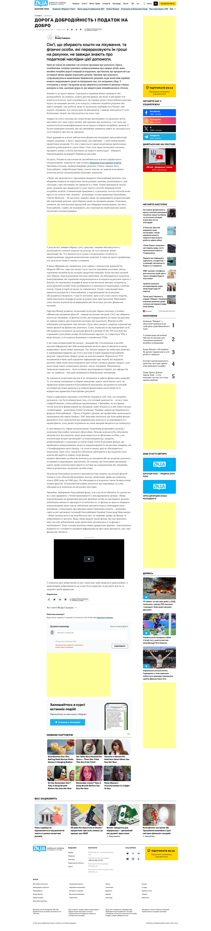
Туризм (144, 894)
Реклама (71, 859)
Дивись (148, 573)
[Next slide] (174, 9)
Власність (145, 898)
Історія (144, 887)
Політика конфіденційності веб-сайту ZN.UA (162, 923)
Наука (108, 884)
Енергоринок (38, 894)
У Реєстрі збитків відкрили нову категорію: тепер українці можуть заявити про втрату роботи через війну (152, 233)
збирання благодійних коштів (105, 162)
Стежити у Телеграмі (69, 722)
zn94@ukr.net (93, 866)
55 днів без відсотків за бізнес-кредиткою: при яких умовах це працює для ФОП (87, 830)
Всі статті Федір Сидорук (60, 607)
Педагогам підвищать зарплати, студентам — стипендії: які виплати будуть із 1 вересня (154, 262)
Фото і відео (94, 4)
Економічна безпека (76, 894)
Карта (70, 866)
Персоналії (73, 898)
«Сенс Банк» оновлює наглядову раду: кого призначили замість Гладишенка (154, 249)
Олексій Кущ (150, 836)
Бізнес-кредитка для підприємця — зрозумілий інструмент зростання (119, 830)
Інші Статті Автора (155, 453)
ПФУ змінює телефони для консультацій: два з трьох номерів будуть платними (154, 275)
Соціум (144, 884)
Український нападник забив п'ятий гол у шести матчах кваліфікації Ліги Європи (157, 640)
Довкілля (109, 891)
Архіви (70, 852)
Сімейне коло (147, 891)
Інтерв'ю (106, 4)
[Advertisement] (89, 230)
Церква (108, 894)
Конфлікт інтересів (76, 891)
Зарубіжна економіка (77, 887)
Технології (109, 887)
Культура (109, 898)
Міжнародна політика (41, 887)
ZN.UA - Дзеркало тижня (159, 167)
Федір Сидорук (62, 38)
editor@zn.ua (92, 872)
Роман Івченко (114, 836)
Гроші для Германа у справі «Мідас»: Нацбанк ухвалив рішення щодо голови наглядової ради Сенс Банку (155, 301)
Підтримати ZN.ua (167, 3)
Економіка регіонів (40, 901)
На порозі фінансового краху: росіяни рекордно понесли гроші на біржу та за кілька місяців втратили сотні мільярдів (155, 216)
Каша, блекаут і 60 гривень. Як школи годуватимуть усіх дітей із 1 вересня (156, 352)
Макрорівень (37, 891)
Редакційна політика (76, 863)
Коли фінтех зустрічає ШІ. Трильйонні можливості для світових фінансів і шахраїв (157, 830)
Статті (84, 4)
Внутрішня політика (40, 884)
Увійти (149, 4)
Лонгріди (117, 4)
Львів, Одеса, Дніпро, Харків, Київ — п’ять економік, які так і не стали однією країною (155, 376)
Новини (76, 4)
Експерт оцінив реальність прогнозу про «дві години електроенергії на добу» (155, 363)
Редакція (71, 856)
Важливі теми (42, 9)
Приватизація (38, 898)
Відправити (119, 646)
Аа (156, 3)
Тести (125, 4)
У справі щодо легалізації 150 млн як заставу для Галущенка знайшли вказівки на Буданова (155, 339)
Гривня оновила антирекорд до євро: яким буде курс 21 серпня (153, 287)
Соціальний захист (76, 884)
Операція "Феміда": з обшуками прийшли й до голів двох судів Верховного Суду (156, 325)
